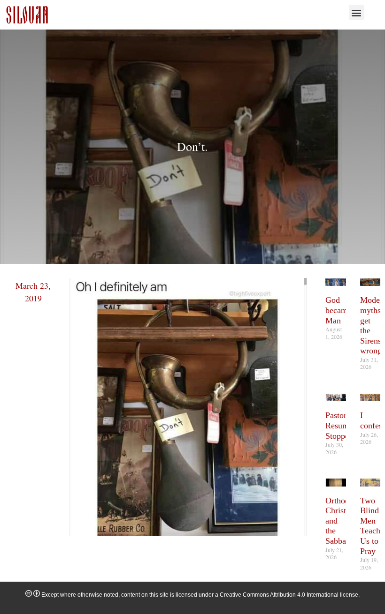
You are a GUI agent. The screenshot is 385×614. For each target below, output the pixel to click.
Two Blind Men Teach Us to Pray (370, 526)
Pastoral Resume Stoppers (340, 425)
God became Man (338, 310)
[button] (356, 12)
